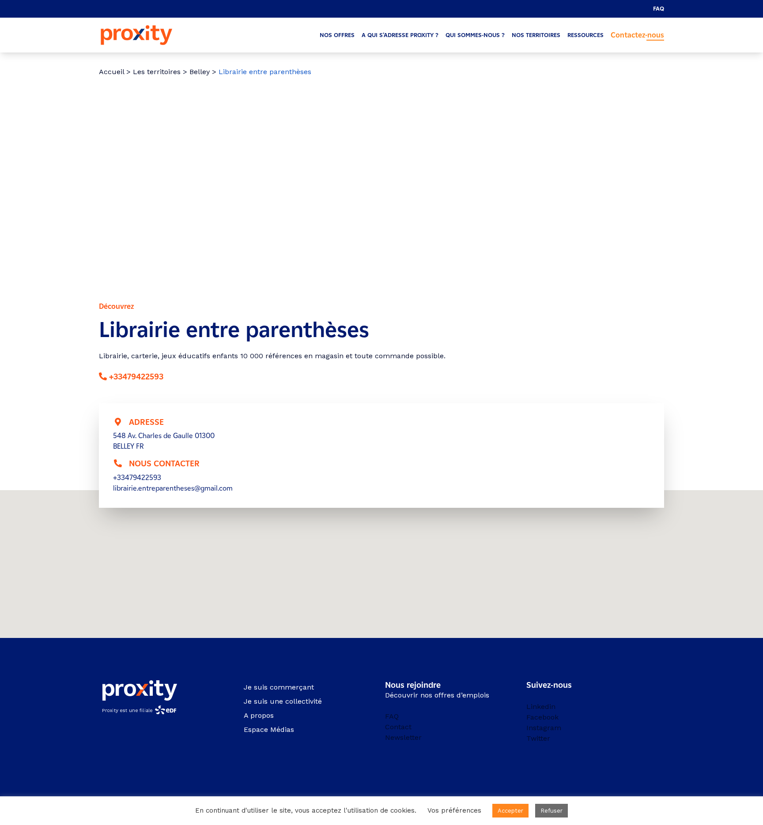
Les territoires (157, 72)
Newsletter (403, 737)
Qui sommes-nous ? (475, 35)
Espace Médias (269, 729)
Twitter (538, 738)
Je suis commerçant (279, 687)
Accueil (111, 72)
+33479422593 (136, 377)
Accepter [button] (510, 810)
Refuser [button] (551, 810)
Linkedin (540, 706)
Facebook (542, 717)
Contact (398, 727)
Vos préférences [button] (454, 810)
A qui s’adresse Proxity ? (400, 35)
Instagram (543, 728)
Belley (199, 72)
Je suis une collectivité (283, 701)
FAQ (658, 8)
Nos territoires (536, 35)
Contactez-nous (637, 35)
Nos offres (337, 35)
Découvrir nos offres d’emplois (437, 695)
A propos (259, 715)
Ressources (585, 35)
